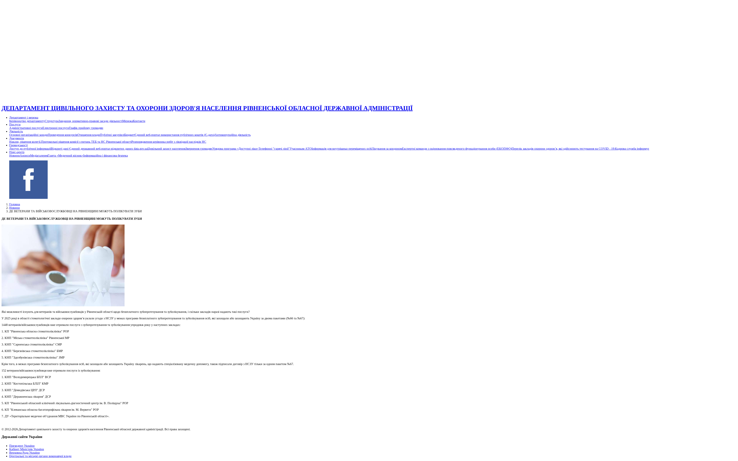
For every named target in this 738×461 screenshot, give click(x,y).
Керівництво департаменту (27, 121)
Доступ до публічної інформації (30, 148)
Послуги (15, 124)
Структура (52, 121)
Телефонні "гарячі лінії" (274, 148)
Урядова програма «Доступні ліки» (235, 148)
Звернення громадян (198, 148)
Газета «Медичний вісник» (65, 155)
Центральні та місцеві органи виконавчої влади (40, 456)
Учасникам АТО (301, 148)
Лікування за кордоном (387, 148)
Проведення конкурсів (62, 134)
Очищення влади (88, 134)
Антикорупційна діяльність (233, 134)
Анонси (25, 155)
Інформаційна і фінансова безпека (105, 155)
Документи (16, 138)
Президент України (22, 445)
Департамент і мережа (23, 117)
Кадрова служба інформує (632, 148)
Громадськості (18, 145)
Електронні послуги (55, 128)
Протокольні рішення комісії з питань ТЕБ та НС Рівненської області (86, 141)
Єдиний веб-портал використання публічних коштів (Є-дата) (175, 134)
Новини (14, 155)
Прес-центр (16, 152)
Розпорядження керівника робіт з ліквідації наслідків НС (168, 141)
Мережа (127, 121)
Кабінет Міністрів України (26, 449)
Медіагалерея (39, 155)
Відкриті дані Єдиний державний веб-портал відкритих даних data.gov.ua (99, 148)
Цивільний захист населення (166, 148)
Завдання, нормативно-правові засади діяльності (90, 121)
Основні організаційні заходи (28, 134)
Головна (14, 204)
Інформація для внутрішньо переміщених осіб (342, 148)
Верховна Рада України (24, 452)
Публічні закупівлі (112, 134)
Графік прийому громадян (86, 128)
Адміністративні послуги (25, 128)
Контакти (139, 121)
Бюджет (129, 134)
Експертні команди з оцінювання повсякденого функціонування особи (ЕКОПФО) (457, 148)
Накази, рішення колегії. (25, 141)
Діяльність (16, 131)
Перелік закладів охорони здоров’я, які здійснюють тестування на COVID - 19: (563, 148)
